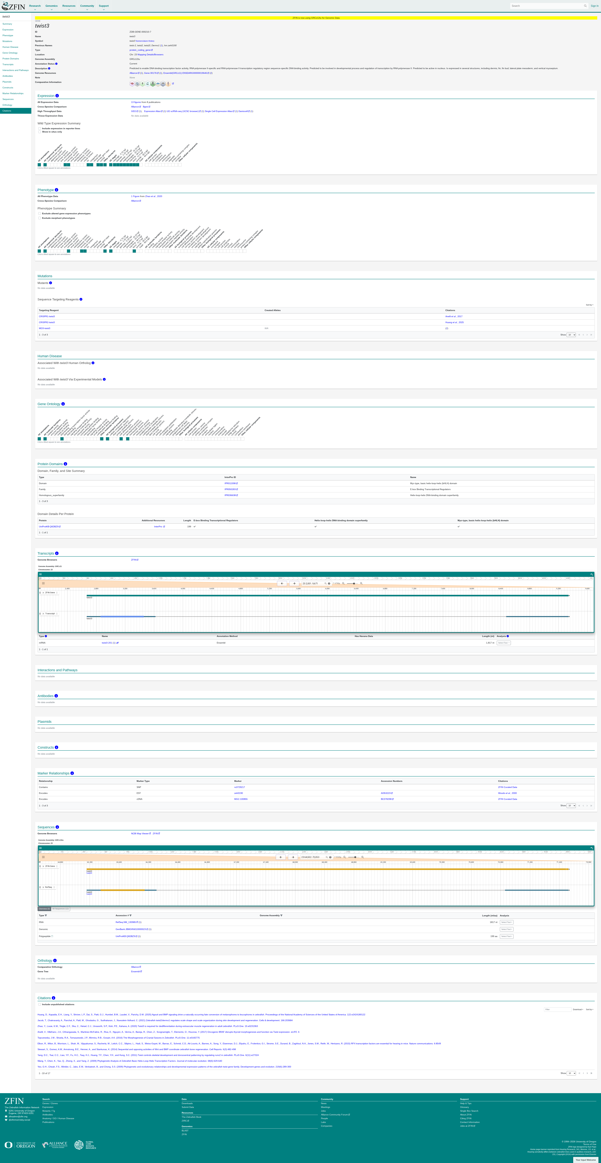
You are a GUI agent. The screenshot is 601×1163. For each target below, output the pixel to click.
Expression (47, 1107)
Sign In (595, 6)
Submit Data (188, 1107)
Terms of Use (589, 1144)
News (323, 1103)
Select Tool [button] (503, 643)
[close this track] (43, 593)
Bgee (145, 106)
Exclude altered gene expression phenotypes (66, 213)
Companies (326, 1126)
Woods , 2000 (507, 793)
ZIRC (184, 1120)
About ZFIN (466, 1114)
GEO (133, 111)
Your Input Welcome (586, 1160)
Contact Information (470, 1122)
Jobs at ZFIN (466, 1126)
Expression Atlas (152, 111)
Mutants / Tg (48, 1111)
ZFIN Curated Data (507, 787)
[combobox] (549, 6)
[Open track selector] (44, 583)
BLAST (185, 1130)
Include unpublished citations (58, 1004)
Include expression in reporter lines (61, 128)
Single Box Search (469, 1111)
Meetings (325, 1107)
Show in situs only (52, 131)
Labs (323, 1122)
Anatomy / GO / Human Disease (58, 1118)
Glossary (464, 1107)
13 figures (136, 102)
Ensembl (135, 971)
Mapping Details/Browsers (150, 54)
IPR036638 (230, 495)
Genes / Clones (50, 1103)
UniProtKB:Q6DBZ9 (48, 526)
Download (577, 1009)
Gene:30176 (150, 73)
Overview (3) (44, 909)
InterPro (158, 526)
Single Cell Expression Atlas (218, 111)
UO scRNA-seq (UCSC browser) (183, 111)
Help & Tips (465, 1103)
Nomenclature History (145, 41)
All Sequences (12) (60, 909)
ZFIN (133, 559)
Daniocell (243, 111)
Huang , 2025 (454, 322)
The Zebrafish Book (191, 1117)
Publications (48, 1122)
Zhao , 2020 (153, 196)
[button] (46, 915)
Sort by (589, 305)
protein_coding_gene (140, 50)
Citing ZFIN (465, 1118)
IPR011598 (230, 483)
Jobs (323, 1111)
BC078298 (386, 799)
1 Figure (135, 196)
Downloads (187, 1103)
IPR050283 (230, 489)
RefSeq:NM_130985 (126, 922)
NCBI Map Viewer (140, 833)
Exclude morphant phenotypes (58, 218)
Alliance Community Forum (334, 1114)
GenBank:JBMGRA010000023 (131, 929)
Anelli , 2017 (453, 316)
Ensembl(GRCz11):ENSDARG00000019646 (185, 73)
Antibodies (47, 1114)
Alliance (133, 73)
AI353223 (385, 793)
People (324, 1118)
